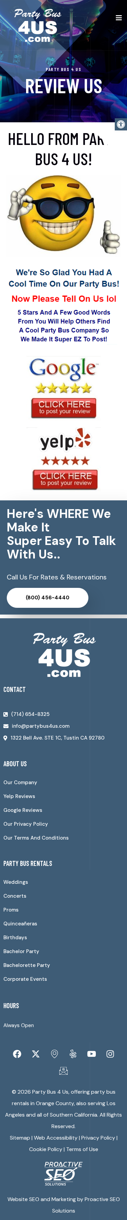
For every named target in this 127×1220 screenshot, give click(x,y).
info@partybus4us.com (40, 726)
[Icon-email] (63, 1071)
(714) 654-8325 (30, 714)
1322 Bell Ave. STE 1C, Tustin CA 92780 (57, 738)
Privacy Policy (98, 1137)
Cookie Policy (45, 1149)
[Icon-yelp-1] (72, 1054)
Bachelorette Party (26, 965)
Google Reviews (22, 810)
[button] (121, 124)
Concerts (14, 896)
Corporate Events (25, 979)
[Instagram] (110, 1054)
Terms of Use (82, 1149)
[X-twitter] (35, 1054)
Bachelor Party (21, 951)
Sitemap (20, 1137)
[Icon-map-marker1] (54, 1054)
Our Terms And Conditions (36, 838)
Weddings (15, 882)
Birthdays (15, 937)
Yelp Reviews (19, 796)
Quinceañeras (20, 923)
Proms (11, 909)
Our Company (20, 782)
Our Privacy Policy (25, 824)
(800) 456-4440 (47, 597)
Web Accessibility (56, 1137)
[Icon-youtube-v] (91, 1054)
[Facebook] (16, 1054)
